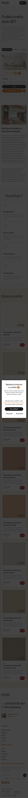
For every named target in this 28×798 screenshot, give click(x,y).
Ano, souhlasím (14, 409)
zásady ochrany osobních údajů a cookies (14, 402)
